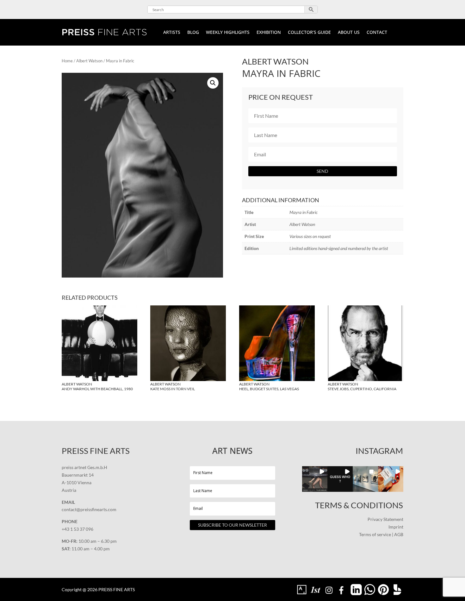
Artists (171, 32)
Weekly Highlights (228, 32)
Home (67, 60)
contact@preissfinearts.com (89, 509)
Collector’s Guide (309, 32)
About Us (349, 32)
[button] (213, 83)
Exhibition (269, 32)
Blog (193, 32)
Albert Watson (89, 60)
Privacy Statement (385, 519)
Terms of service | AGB (381, 534)
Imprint (395, 526)
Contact (377, 32)
